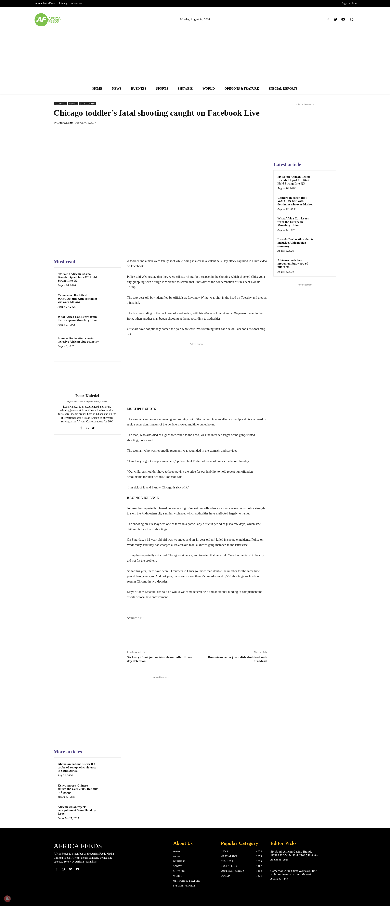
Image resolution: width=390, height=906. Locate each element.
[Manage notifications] (7, 898)
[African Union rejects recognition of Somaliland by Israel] (109, 812)
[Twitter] (335, 19)
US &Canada (87, 104)
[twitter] (93, 427)
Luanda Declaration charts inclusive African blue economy (78, 339)
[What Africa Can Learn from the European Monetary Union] (109, 322)
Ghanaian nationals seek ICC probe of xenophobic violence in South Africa (77, 767)
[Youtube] (343, 19)
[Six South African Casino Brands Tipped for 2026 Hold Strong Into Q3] (109, 279)
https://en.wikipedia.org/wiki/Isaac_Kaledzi (87, 401)
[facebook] (81, 427)
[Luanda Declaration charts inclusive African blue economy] (109, 343)
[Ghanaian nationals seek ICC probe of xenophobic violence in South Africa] (109, 769)
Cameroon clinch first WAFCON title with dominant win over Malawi (77, 299)
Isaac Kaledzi (65, 122)
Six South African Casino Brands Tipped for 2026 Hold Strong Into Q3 (77, 277)
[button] (352, 19)
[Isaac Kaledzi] (87, 378)
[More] (263, 122)
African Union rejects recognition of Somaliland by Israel (77, 810)
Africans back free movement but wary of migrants (292, 263)
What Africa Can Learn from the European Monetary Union (78, 318)
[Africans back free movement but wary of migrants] (325, 265)
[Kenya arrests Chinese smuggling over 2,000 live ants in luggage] (109, 791)
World (73, 104)
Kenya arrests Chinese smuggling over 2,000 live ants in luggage (78, 789)
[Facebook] (328, 19)
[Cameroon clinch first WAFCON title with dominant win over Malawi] (109, 300)
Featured (60, 104)
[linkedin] (87, 427)
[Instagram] (63, 869)
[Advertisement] (195, 54)
